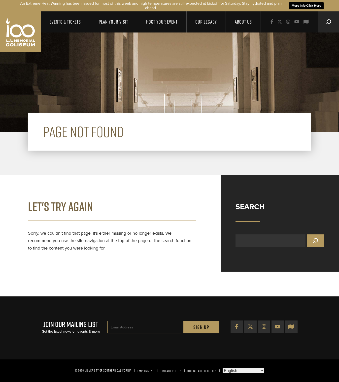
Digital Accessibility (201, 371)
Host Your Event (162, 22)
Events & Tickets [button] (65, 22)
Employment (145, 371)
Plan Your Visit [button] (113, 22)
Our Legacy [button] (206, 22)
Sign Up (201, 327)
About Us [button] (243, 22)
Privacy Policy (171, 371)
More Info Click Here (306, 6)
